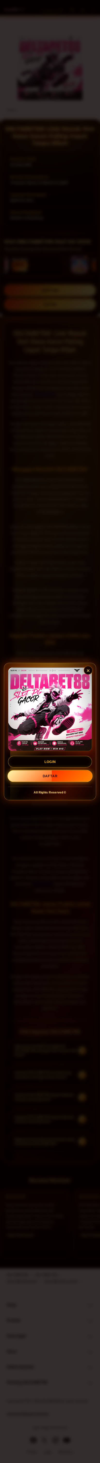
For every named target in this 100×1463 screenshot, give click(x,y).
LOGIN (50, 762)
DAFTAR (50, 776)
